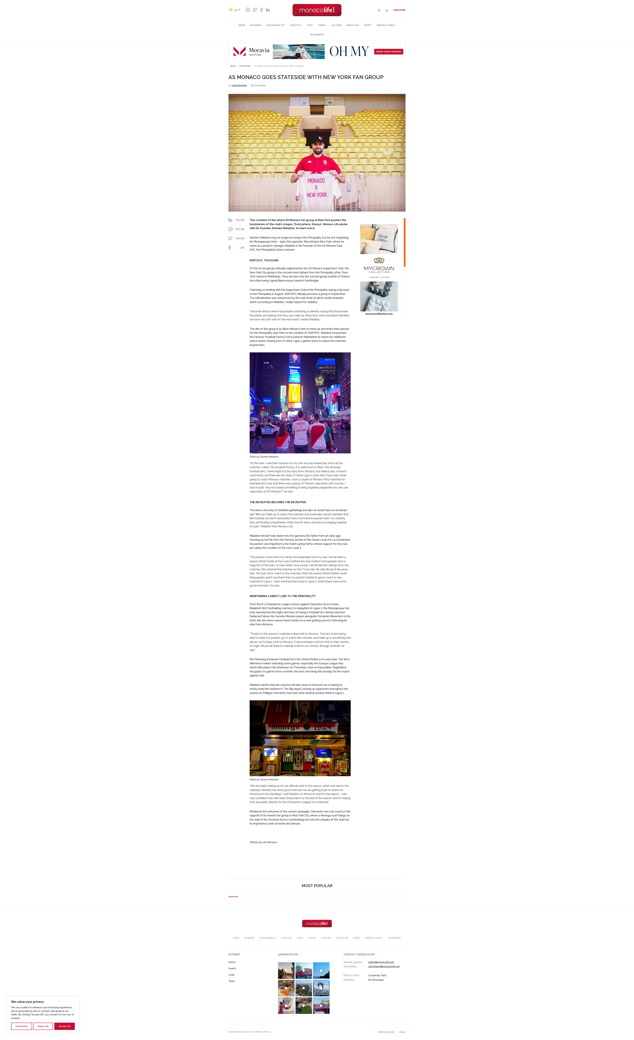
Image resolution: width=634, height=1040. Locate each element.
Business (255, 25)
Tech (310, 25)
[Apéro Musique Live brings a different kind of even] (304, 970)
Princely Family (386, 25)
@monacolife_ (288, 954)
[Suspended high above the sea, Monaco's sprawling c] (304, 988)
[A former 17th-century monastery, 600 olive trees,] (304, 1005)
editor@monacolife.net (381, 962)
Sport (367, 25)
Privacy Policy (387, 1032)
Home (232, 962)
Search (232, 968)
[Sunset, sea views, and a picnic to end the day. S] (286, 970)
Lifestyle (295, 25)
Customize (22, 1026)
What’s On (353, 25)
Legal (402, 1032)
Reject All (43, 1026)
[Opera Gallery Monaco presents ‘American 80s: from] (286, 1005)
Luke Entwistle (239, 85)
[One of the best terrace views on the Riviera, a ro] (286, 988)
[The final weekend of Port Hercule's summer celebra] (321, 1005)
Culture (336, 25)
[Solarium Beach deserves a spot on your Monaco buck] (321, 970)
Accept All (64, 1026)
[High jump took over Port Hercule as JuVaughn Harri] (321, 988)
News (242, 25)
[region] (43, 1014)
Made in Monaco (262, 1031)
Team (232, 981)
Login (232, 974)
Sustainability (275, 25)
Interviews (317, 35)
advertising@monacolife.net (384, 966)
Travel (322, 25)
